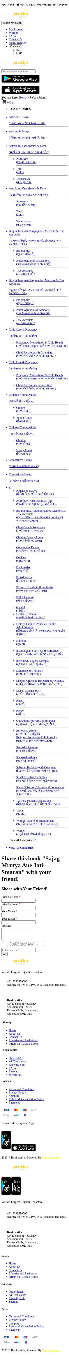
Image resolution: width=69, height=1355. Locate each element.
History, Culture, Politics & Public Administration (40, 629)
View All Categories (21, 840)
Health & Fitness (30, 615)
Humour (21, 642)
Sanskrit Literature (27, 749)
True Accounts (25, 272)
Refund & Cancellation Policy (26, 1099)
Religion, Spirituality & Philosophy (36, 739)
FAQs (12, 36)
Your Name (9, 911)
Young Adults (24, 419)
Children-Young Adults (29, 539)
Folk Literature (24, 599)
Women (33, 832)
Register (21, 42)
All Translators (17, 1061)
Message (6, 925)
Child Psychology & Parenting (36, 354)
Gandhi (21, 609)
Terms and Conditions (21, 1089)
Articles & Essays (35, 492)
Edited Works (26, 579)
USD (19, 53)
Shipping (14, 1095)
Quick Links (6, 1284)
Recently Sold (17, 1064)
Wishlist (13, 32)
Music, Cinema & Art (30, 692)
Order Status (16, 1058)
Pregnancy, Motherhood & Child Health (42, 344)
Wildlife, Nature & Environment (37, 822)
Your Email (9, 918)
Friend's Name (11, 897)
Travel (21, 812)
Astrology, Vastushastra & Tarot (36, 502)
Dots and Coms (51, 1157)
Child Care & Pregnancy (30, 529)
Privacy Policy (17, 1092)
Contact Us (15, 39)
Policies (4, 1309)
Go (4, 954)
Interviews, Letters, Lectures (32, 662)
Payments (14, 1102)
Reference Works (28, 732)
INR (18, 49)
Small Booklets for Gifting (36, 779)
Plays (20, 702)
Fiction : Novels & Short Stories (34, 589)
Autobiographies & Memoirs (33, 262)
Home (22, 97)
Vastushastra (24, 180)
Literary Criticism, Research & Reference (40, 682)
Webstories (15, 1074)
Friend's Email (10, 904)
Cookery (23, 559)
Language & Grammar (29, 672)
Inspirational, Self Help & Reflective (39, 652)
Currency (15, 46)
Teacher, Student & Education (38, 802)
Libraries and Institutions (23, 1040)
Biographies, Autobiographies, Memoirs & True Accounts (41, 515)
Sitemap (13, 1071)
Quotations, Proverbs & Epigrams (36, 722)
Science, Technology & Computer (37, 769)
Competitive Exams (31, 549)
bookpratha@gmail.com (21, 992)
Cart (10, 102)
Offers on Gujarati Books (23, 1043)
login (12, 42)
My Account (16, 29)
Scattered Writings (26, 759)
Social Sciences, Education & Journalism (40, 791)
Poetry (20, 712)
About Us (14, 1033)
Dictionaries (23, 569)
